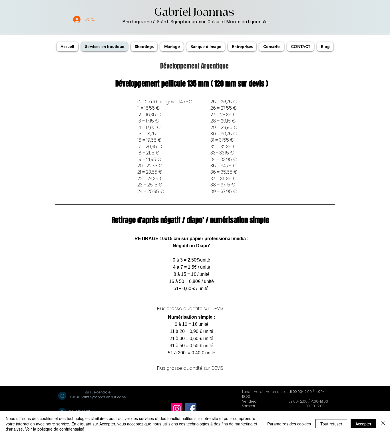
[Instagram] (176, 408)
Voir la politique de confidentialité (54, 429)
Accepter (363, 424)
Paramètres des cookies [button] (289, 424)
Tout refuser (331, 424)
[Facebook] (190, 408)
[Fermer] (383, 423)
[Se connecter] (72, 19)
